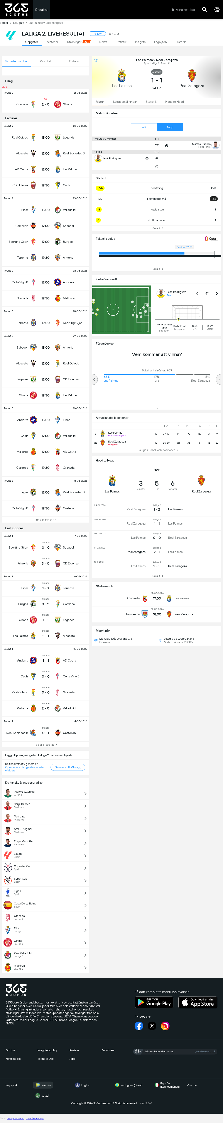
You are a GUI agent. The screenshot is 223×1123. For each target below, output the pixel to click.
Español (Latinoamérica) (170, 1085)
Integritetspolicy (47, 1050)
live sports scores (15, 1118)
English (85, 1085)
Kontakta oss (13, 1058)
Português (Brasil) (131, 1085)
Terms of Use (45, 1058)
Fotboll (4, 22)
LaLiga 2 (18, 22)
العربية (45, 1095)
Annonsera (108, 1050)
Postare (74, 1050)
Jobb (72, 1058)
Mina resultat (185, 10)
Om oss (10, 1050)
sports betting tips (35, 1118)
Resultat (41, 10)
